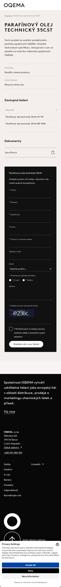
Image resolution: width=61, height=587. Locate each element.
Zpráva (12, 286)
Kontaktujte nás (12, 495)
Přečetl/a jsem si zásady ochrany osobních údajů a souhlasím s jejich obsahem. (29, 333)
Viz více (9, 411)
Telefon (30, 280)
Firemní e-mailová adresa (21, 239)
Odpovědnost (11, 490)
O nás (7, 474)
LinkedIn (36, 464)
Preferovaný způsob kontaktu (23, 275)
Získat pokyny (11, 447)
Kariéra (7, 479)
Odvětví (8, 469)
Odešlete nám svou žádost (26, 344)
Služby (7, 464)
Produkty (8, 16)
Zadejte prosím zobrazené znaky (24, 306)
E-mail (16, 280)
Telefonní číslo (15, 251)
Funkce (12, 227)
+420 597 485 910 (13, 452)
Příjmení (14, 202)
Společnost (15, 214)
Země (11, 264)
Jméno (13, 190)
